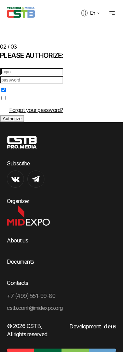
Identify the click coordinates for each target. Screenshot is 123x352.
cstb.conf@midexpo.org (35, 307)
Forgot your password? (36, 109)
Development (85, 326)
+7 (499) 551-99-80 (31, 295)
